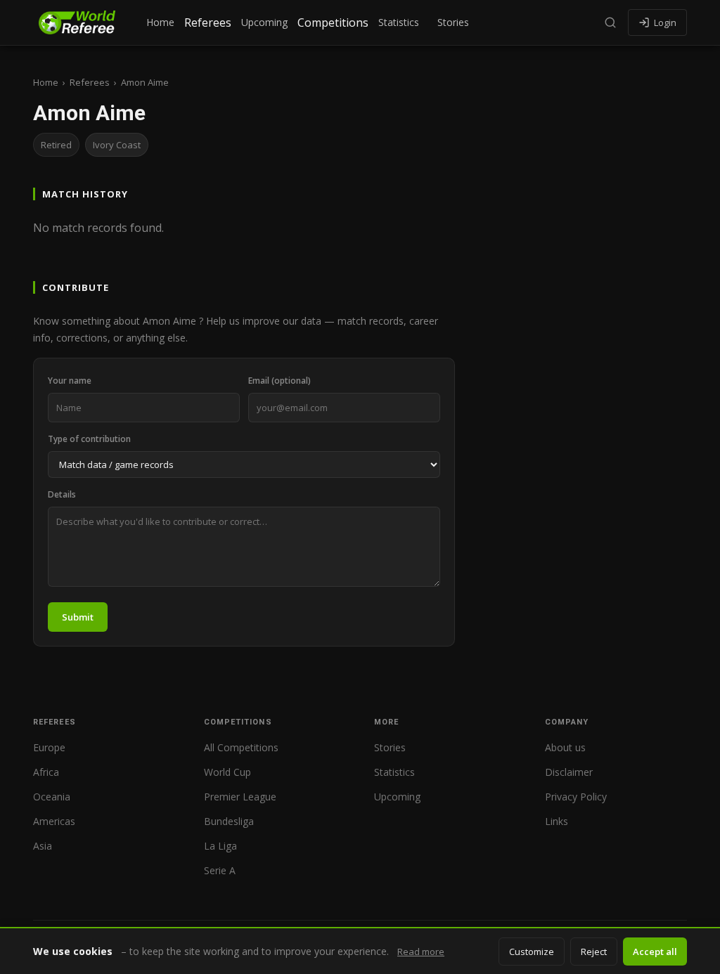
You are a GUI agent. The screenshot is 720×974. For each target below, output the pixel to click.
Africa (46, 772)
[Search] (610, 22)
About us (565, 747)
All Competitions (241, 747)
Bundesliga (229, 821)
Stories (453, 22)
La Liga (220, 845)
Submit (78, 617)
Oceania (51, 796)
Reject (594, 951)
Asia (42, 845)
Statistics (398, 22)
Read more (420, 951)
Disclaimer (569, 772)
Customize (531, 951)
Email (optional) (279, 381)
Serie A (220, 870)
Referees (207, 22)
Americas (54, 821)
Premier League (240, 796)
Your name (69, 381)
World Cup (227, 772)
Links (556, 821)
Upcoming (264, 22)
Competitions (332, 22)
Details (62, 494)
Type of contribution (89, 439)
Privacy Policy (576, 796)
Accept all (655, 951)
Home (160, 22)
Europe (49, 747)
